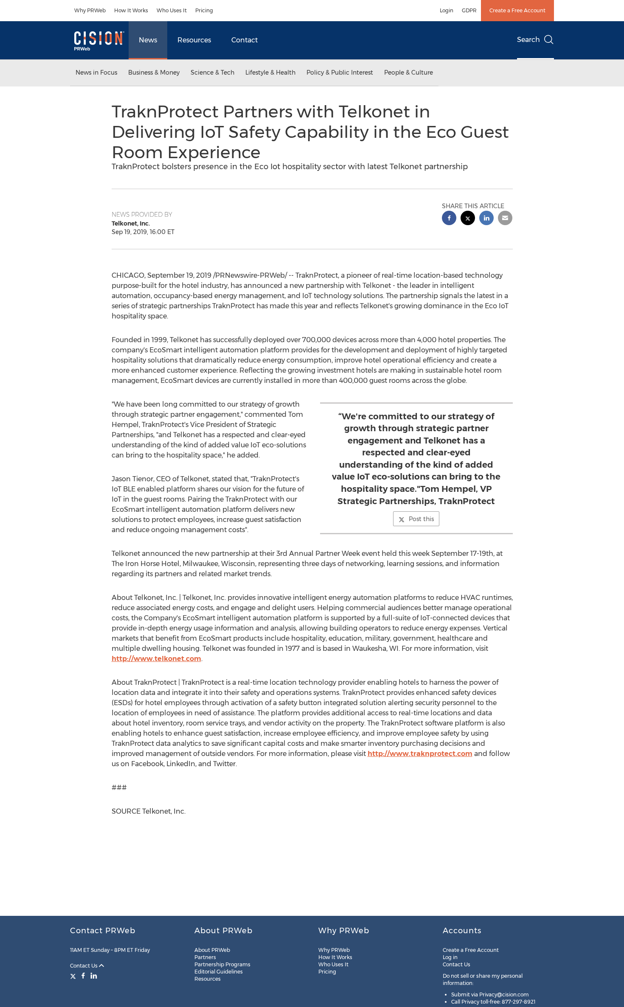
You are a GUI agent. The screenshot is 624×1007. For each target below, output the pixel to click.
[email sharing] (505, 219)
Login (446, 10)
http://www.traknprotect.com (420, 754)
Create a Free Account (517, 10)
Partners (205, 957)
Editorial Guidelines (218, 971)
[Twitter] (74, 975)
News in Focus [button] (96, 72)
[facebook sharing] (449, 219)
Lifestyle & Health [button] (270, 72)
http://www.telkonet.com (156, 659)
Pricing (204, 10)
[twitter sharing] (468, 219)
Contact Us (84, 965)
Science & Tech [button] (212, 72)
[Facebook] (83, 975)
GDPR (469, 10)
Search (528, 40)
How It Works (131, 10)
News (148, 40)
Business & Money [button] (154, 72)
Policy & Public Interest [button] (339, 72)
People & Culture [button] (408, 72)
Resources (194, 40)
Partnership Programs (222, 964)
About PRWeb (212, 950)
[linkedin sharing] (486, 219)
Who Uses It (172, 10)
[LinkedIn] (93, 975)
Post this (421, 519)
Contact (244, 40)
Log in (450, 957)
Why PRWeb (90, 10)
